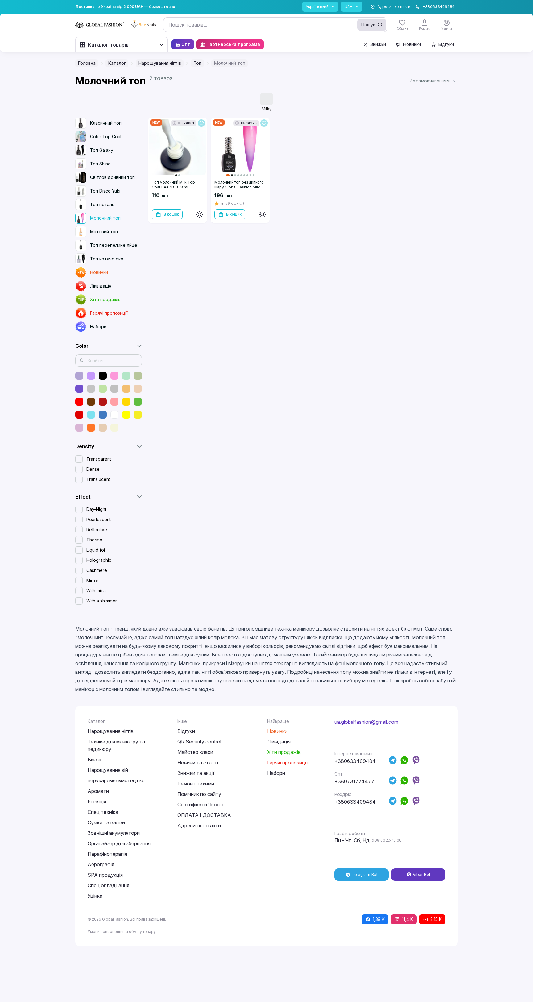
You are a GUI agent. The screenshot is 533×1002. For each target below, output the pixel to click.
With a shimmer (101, 600)
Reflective (96, 529)
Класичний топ (106, 123)
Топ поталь (102, 204)
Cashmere (96, 570)
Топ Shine (100, 163)
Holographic (98, 560)
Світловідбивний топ (112, 177)
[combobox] (275, 24)
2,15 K (436, 919)
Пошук (368, 24)
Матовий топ (104, 231)
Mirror (92, 580)
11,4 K (407, 919)
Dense (93, 469)
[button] (434, 81)
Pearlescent (98, 519)
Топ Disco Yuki (105, 190)
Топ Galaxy (101, 150)
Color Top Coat (106, 136)
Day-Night (96, 509)
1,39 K (379, 919)
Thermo (94, 539)
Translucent (98, 479)
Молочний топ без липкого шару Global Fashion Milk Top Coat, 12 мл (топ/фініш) (239, 187)
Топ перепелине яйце (113, 245)
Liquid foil (96, 550)
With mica (96, 590)
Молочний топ (105, 218)
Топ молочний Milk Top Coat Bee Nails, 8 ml (173, 184)
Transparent (98, 459)
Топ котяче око (106, 258)
